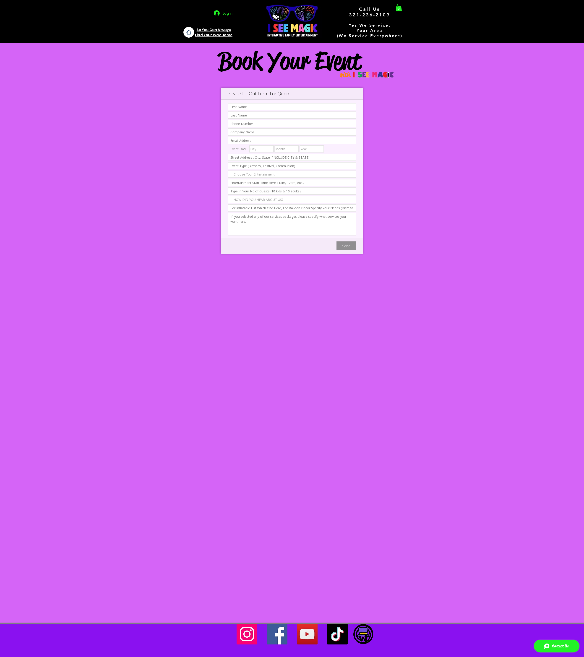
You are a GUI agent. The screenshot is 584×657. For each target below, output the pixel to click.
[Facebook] (277, 634)
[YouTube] (307, 634)
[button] (399, 7)
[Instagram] (247, 634)
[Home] (188, 32)
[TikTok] (337, 634)
